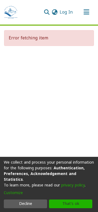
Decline (25, 203)
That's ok (70, 203)
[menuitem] (54, 12)
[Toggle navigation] (86, 12)
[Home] (11, 12)
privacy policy (73, 185)
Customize (13, 193)
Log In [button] (66, 12)
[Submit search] (46, 12)
